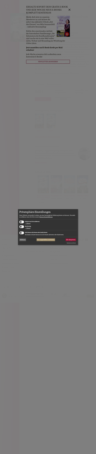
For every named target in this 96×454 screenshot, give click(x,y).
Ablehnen (23, 240)
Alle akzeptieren (70, 240)
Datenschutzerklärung (45, 217)
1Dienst (27, 223)
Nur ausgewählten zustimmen (46, 240)
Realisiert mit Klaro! (71, 243)
